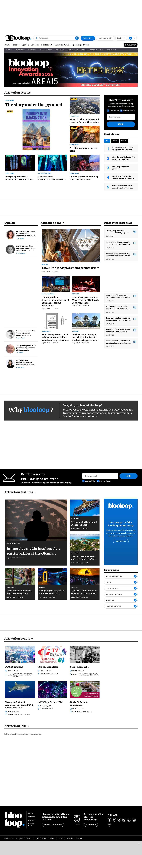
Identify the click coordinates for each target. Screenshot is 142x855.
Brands (83, 50)
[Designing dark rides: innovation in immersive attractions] (20, 163)
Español (28, 838)
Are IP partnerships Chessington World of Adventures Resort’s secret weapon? (25, 248)
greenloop (77, 45)
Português (70, 838)
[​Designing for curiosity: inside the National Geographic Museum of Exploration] (52, 576)
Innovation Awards (62, 45)
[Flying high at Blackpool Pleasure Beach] (85, 507)
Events (86, 45)
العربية (36, 838)
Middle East (110, 600)
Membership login (105, 38)
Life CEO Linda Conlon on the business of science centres (84, 592)
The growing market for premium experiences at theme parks (26, 347)
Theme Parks (20, 50)
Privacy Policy (31, 824)
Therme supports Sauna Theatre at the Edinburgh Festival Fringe (85, 300)
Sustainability (111, 50)
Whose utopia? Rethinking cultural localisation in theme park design (25, 362)
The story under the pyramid (33, 104)
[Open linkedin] (129, 820)
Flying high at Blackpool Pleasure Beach (84, 523)
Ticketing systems (112, 588)
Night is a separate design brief (83, 149)
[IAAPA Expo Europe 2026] (52, 689)
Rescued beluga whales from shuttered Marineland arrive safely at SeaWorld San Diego (118, 254)
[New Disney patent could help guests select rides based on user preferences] (56, 321)
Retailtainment (73, 50)
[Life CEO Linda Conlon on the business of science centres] (85, 576)
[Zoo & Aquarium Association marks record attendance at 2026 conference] (56, 284)
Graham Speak (20, 253)
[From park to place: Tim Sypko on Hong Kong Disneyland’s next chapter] (20, 576)
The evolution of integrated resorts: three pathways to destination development (84, 120)
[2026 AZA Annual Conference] (85, 689)
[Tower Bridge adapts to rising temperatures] (71, 245)
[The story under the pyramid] (36, 129)
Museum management (114, 576)
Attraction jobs (15, 726)
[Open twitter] (119, 820)
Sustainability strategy (53, 824)
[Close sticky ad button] (139, 844)
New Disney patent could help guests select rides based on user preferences (123, 149)
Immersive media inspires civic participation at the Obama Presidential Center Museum (34, 550)
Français (79, 838)
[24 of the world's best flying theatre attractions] (85, 163)
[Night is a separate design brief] (85, 134)
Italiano (52, 838)
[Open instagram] (114, 820)
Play (101, 50)
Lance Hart (19, 352)
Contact (31, 817)
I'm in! (120, 124)
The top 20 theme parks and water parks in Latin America (84, 557)
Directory (35, 45)
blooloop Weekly (129, 110)
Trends (108, 582)
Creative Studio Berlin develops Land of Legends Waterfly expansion (123, 178)
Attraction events (17, 638)
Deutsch (60, 838)
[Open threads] (124, 820)
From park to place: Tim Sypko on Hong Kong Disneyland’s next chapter (19, 592)
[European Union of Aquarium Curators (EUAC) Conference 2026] (20, 689)
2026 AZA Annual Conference (79, 703)
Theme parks (9, 100)
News (7, 45)
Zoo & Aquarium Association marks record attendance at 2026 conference (55, 301)
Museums (9, 50)
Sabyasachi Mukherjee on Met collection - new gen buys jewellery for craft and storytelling (118, 330)
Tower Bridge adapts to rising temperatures (70, 268)
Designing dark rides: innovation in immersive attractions (18, 178)
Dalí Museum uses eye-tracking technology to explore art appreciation (85, 337)
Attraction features (18, 492)
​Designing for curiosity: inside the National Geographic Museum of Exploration (51, 592)
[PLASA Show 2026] (20, 654)
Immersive (93, 50)
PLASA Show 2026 (14, 666)
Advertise (32, 820)
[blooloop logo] (18, 38)
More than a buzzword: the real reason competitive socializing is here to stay (26, 233)
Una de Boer (20, 238)
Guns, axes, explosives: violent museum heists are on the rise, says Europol (118, 319)
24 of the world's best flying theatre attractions (84, 178)
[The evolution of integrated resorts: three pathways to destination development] (85, 105)
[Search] (77, 38)
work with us (121, 541)
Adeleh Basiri (20, 367)
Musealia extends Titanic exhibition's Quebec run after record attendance (122, 187)
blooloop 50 (46, 45)
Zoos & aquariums (48, 294)
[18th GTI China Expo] (52, 654)
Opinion (25, 45)
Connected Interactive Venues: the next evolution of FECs (26, 333)
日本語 (44, 838)
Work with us (87, 38)
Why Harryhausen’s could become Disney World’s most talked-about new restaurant (118, 307)
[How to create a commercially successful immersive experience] (52, 163)
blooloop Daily (114, 110)
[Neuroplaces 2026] (85, 654)
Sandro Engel (20, 338)
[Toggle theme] (130, 38)
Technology (60, 50)
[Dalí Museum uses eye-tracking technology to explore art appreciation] (86, 321)
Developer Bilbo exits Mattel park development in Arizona (118, 342)
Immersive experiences (114, 594)
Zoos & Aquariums (46, 50)
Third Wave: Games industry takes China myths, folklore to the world (118, 243)
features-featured (44, 173)
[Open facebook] (109, 820)
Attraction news (51, 222)
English (119, 38)
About (30, 813)
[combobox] (121, 38)
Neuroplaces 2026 (79, 666)
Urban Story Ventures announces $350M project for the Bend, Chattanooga (118, 231)
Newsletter (130, 45)
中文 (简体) (19, 838)
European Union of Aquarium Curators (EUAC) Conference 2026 (19, 705)
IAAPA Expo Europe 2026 (50, 702)
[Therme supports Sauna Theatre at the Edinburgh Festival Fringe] (86, 284)
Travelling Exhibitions (113, 606)
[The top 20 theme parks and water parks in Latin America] (85, 542)
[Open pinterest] (134, 820)
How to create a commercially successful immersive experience (51, 178)
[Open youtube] (109, 824)
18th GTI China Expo (48, 666)
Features (16, 45)
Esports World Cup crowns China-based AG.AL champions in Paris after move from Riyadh (118, 296)
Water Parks (32, 50)
